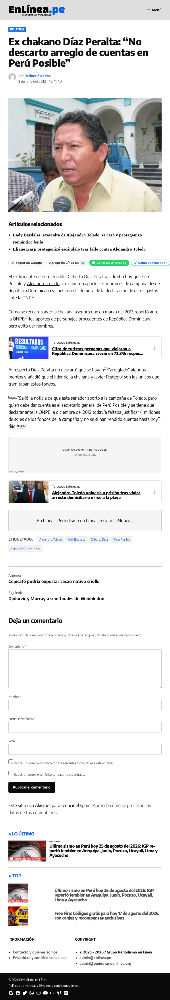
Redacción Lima (38, 76)
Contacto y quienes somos (35, 952)
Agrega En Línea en (64, 262)
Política (17, 29)
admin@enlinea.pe (95, 957)
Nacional (55, 842)
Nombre (14, 697)
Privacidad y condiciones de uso (40, 957)
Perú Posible (114, 405)
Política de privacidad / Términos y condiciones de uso (43, 985)
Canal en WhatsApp (111, 262)
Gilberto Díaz (99, 539)
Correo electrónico (21, 719)
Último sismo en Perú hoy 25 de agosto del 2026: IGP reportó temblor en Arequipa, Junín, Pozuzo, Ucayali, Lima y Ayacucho (103, 850)
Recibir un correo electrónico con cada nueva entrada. (49, 774)
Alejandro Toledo (43, 283)
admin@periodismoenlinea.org (105, 963)
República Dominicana (130, 318)
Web (11, 741)
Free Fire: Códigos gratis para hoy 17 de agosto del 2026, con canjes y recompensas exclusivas (106, 915)
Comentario (17, 646)
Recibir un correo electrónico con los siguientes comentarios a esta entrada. (63, 763)
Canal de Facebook (152, 262)
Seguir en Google (28, 262)
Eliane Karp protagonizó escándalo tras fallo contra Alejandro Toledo (79, 249)
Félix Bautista (76, 539)
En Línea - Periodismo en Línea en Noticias (85, 520)
